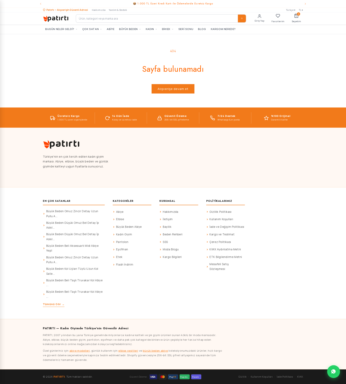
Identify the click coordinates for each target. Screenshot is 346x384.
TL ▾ (301, 9)
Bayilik (167, 227)
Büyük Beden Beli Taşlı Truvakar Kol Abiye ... (74, 283)
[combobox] (161, 18)
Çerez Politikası (220, 242)
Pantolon (122, 242)
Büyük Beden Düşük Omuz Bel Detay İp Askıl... (72, 225)
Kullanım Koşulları (221, 219)
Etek (119, 257)
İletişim (168, 219)
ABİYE (110, 29)
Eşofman (122, 249)
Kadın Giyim (124, 234)
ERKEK (166, 29)
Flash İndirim (124, 264)
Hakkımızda (99, 9)
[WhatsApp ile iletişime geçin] (333, 371)
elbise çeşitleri (128, 350)
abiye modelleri (79, 350)
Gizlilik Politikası (220, 212)
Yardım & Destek (118, 9)
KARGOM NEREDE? (223, 29)
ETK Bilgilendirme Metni (225, 257)
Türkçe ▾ (291, 9)
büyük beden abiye (155, 350)
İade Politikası (285, 376)
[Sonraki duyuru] (305, 4)
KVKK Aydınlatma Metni (225, 249)
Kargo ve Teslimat (221, 234)
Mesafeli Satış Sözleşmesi (219, 266)
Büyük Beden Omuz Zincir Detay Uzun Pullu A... (72, 213)
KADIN (150, 29)
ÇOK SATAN (90, 29)
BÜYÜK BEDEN (128, 29)
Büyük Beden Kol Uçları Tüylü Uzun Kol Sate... (72, 271)
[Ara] (242, 18)
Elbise (120, 219)
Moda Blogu (171, 249)
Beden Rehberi (173, 234)
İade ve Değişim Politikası (226, 227)
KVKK (300, 376)
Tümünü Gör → (53, 304)
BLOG (202, 29)
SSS (165, 242)
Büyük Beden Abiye (129, 227)
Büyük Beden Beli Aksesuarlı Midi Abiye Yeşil (72, 248)
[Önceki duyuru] (40, 4)
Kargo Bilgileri (172, 257)
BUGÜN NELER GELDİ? (59, 29)
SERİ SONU (185, 29)
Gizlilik (242, 376)
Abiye (120, 212)
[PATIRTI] (56, 18)
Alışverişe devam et (173, 89)
